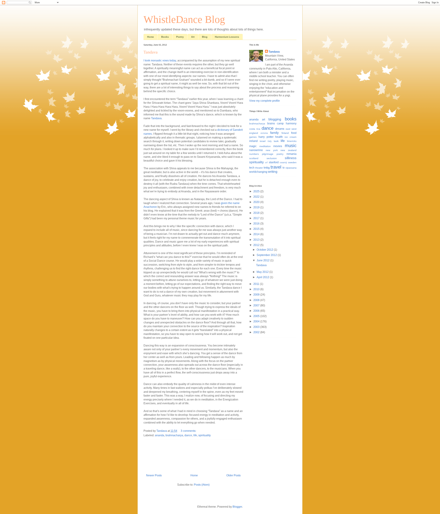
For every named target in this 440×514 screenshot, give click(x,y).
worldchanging (258, 171)
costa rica (254, 128)
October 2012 (265, 249)
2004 (256, 321)
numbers (254, 154)
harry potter (265, 136)
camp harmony (286, 123)
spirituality (204, 435)
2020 (256, 202)
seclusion (272, 158)
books (290, 118)
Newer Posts (154, 475)
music (290, 145)
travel (276, 167)
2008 (256, 300)
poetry (280, 154)
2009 (256, 294)
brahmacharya (174, 435)
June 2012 (263, 260)
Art (193, 36)
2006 (256, 310)
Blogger (237, 506)
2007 (256, 305)
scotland (253, 158)
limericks (291, 141)
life (195, 435)
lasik (276, 141)
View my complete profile (264, 100)
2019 (256, 207)
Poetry (180, 36)
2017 (256, 218)
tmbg (267, 167)
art (263, 119)
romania (291, 153)
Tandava (151, 52)
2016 (256, 223)
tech (251, 167)
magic (253, 146)
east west (291, 128)
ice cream (290, 137)
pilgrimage (267, 154)
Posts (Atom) (202, 484)
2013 (256, 239)
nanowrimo (256, 150)
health (279, 136)
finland (285, 133)
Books (165, 36)
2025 (256, 191)
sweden (292, 162)
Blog (204, 36)
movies (277, 146)
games (253, 137)
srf (266, 162)
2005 (256, 316)
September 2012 (267, 255)
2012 (256, 245)
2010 (256, 289)
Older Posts (233, 475)
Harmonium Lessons (227, 36)
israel (263, 141)
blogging (274, 119)
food (293, 132)
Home (150, 36)
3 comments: (189, 430)
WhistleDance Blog (184, 19)
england (253, 133)
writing (272, 171)
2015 (256, 228)
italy (270, 141)
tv (284, 167)
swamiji (283, 162)
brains (271, 123)
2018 (256, 212)
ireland (253, 141)
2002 (256, 332)
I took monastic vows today (160, 60)
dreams (279, 128)
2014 (256, 234)
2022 (256, 196)
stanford (274, 162)
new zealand (288, 150)
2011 (256, 283)
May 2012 (263, 271)
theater (259, 167)
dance (188, 435)
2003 (256, 326)
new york (272, 150)
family (274, 133)
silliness (290, 158)
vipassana (290, 167)
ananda (159, 435)
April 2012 (263, 277)
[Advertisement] (193, 455)
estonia (264, 133)
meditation (265, 146)
